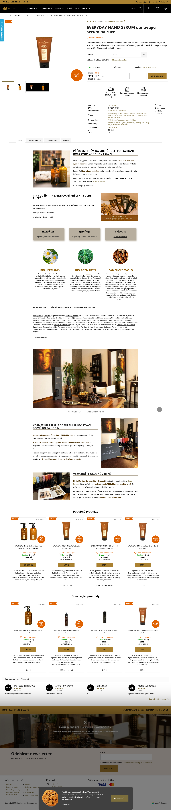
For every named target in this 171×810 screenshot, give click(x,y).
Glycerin (123, 123)
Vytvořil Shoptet (161, 803)
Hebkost (126, 113)
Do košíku (158, 76)
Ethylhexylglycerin (52, 329)
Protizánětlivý (142, 115)
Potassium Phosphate (126, 329)
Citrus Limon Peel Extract (76, 320)
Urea (68, 327)
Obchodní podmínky (13, 790)
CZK (132, 8)
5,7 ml (104, 670)
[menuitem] (32, 8)
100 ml (62, 670)
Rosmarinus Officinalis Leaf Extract (100, 320)
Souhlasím (121, 798)
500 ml (28, 670)
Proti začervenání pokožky (128, 115)
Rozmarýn (124, 125)
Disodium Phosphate (93, 329)
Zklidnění (117, 117)
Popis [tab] (20, 140)
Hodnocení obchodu (31, 795)
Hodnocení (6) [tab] (52, 140)
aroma (88, 274)
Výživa (110, 117)
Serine (73, 327)
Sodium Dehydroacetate (126, 325)
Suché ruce (133, 120)
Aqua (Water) (38, 316)
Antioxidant (118, 113)
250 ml (70, 670)
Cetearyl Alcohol (72, 316)
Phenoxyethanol (39, 329)
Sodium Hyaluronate (95, 327)
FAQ (26, 790)
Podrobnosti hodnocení (115, 21)
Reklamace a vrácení (32, 787)
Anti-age (111, 113)
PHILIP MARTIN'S (148, 67)
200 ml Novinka (108, 585)
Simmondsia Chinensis (112, 322)
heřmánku (130, 45)
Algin (78, 327)
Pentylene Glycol (66, 329)
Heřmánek (130, 123)
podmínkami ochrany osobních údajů (138, 763)
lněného (150, 45)
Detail (66, 565)
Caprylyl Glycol (78, 329)
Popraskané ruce (123, 120)
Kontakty (9, 784)
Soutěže (27, 784)
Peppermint (50, 320)
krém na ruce (112, 127)
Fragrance (122, 327)
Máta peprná (115, 125)
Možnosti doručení (119, 60)
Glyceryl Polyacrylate (109, 329)
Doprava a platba (12, 787)
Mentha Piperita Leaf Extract (121, 318)
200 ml (69, 585)
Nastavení (66, 804)
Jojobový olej (139, 123)
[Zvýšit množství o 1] (144, 76)
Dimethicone (37, 327)
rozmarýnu (93, 174)
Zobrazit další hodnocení (158, 699)
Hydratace (133, 113)
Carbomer (107, 327)
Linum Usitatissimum (62, 325)
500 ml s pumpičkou (119, 110)
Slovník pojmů (29, 792)
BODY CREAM (99, 181)
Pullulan (84, 327)
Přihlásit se (109, 769)
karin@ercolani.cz (56, 784)
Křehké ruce (112, 120)
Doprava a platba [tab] (34, 140)
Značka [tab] (66, 140)
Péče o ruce (112, 105)
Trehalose (61, 327)
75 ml (110, 110)
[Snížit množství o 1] (132, 76)
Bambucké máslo (114, 123)
